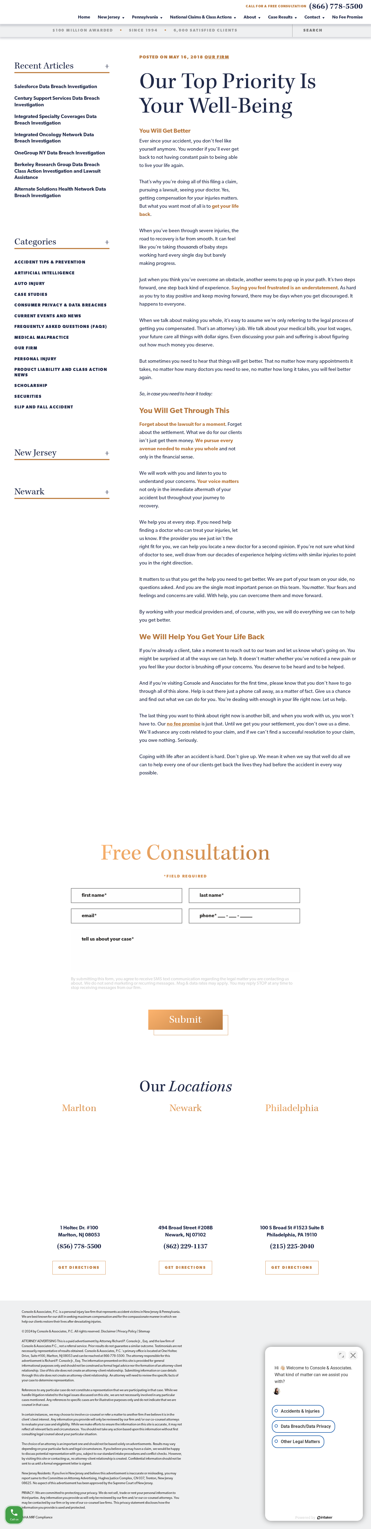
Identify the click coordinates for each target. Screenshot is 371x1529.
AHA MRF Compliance (37, 1517)
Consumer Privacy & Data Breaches (60, 305)
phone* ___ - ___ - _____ (226, 916)
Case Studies (31, 295)
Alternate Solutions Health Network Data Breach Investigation (60, 192)
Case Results (280, 17)
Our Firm (217, 57)
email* (89, 916)
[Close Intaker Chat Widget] (353, 1355)
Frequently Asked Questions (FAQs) (60, 327)
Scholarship (31, 386)
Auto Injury (29, 284)
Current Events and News (47, 316)
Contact (312, 17)
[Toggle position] (341, 1355)
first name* (94, 895)
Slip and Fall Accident (43, 407)
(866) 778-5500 (336, 6)
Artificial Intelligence (44, 273)
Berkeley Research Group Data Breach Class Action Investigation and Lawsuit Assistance (57, 171)
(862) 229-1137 (185, 1246)
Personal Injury (35, 359)
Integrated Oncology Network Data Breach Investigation (54, 138)
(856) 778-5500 (79, 1246)
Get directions (79, 1268)
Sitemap (144, 1331)
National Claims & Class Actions (201, 17)
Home (84, 17)
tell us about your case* (108, 939)
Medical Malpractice (41, 338)
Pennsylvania (145, 17)
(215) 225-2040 (292, 1246)
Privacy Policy (127, 1331)
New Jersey (109, 17)
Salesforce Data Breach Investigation (55, 87)
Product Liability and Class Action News (60, 372)
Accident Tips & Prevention (49, 262)
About (250, 17)
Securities (28, 397)
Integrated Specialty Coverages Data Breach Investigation (55, 120)
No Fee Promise (347, 17)
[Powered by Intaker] (325, 1517)
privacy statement (132, 1503)
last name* (212, 895)
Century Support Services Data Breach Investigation (57, 101)
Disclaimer (108, 1331)
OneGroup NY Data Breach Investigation (59, 153)
